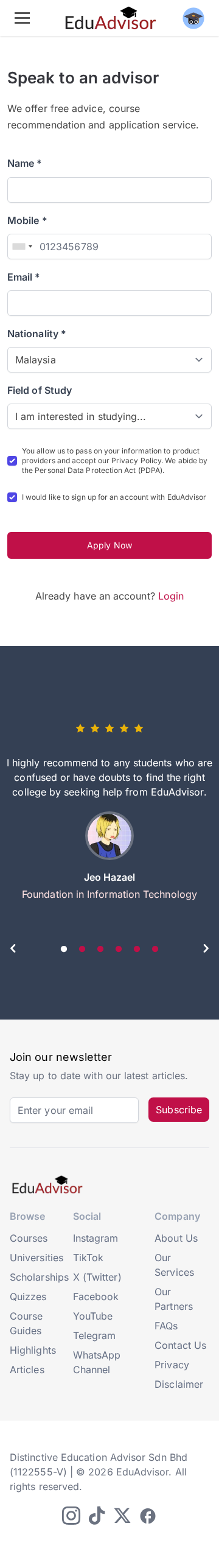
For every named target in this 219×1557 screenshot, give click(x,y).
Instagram (96, 1238)
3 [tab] (100, 949)
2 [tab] (82, 949)
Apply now (109, 545)
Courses (29, 1238)
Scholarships (39, 1277)
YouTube (93, 1316)
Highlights (33, 1350)
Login (171, 596)
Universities (36, 1257)
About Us (176, 1238)
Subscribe (179, 1110)
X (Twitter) (97, 1277)
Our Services (174, 1264)
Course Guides (26, 1323)
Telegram (94, 1335)
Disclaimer (179, 1384)
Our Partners (174, 1299)
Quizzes (28, 1296)
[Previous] (13, 950)
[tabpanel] (109, 816)
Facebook (96, 1296)
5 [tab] (137, 949)
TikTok (88, 1257)
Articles (27, 1369)
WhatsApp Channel (97, 1362)
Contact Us (180, 1345)
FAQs (166, 1326)
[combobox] (22, 246)
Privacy (172, 1365)
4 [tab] (119, 949)
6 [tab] (155, 949)
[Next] (205, 950)
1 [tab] (64, 949)
